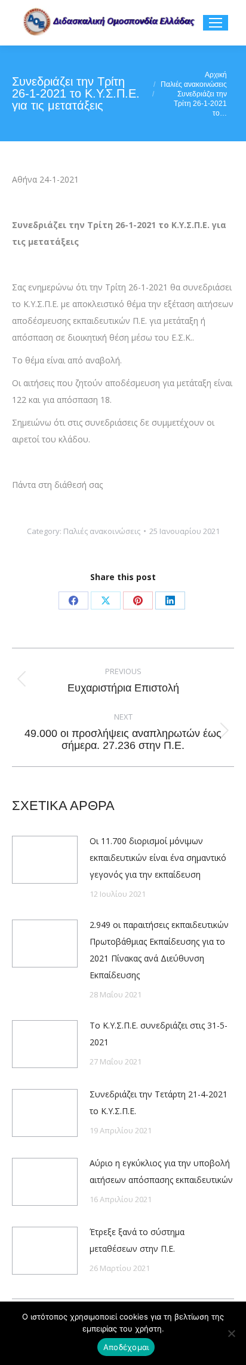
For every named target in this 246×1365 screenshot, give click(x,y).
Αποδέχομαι (126, 1347)
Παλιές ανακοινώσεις (101, 531)
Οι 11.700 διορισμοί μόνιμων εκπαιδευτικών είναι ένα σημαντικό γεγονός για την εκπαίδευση (158, 857)
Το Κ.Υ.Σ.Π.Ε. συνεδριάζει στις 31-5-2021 (158, 1034)
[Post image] (45, 860)
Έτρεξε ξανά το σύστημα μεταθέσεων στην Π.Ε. (137, 1240)
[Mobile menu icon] (215, 23)
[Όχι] (231, 1333)
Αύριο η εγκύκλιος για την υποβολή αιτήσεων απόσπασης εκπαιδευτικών (161, 1171)
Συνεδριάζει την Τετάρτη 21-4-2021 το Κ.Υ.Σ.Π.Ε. (158, 1102)
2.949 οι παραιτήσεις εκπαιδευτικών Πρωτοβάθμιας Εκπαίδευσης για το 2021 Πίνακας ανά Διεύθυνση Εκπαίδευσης (159, 950)
